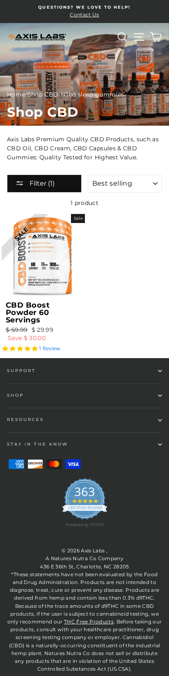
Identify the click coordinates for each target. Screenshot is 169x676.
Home (16, 94)
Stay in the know (37, 444)
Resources (25, 419)
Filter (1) (41, 183)
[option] (84, 11)
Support (21, 370)
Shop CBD (43, 94)
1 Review (49, 348)
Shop (15, 395)
